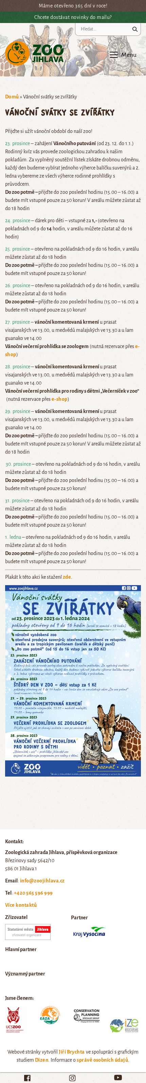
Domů (12, 96)
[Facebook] (27, 1078)
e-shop (60, 399)
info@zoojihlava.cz (42, 880)
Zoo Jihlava (34, 53)
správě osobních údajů (102, 1060)
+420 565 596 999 (33, 893)
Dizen (41, 1060)
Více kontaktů (21, 905)
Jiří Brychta (72, 1052)
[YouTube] (118, 1077)
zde (67, 577)
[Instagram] (72, 1078)
